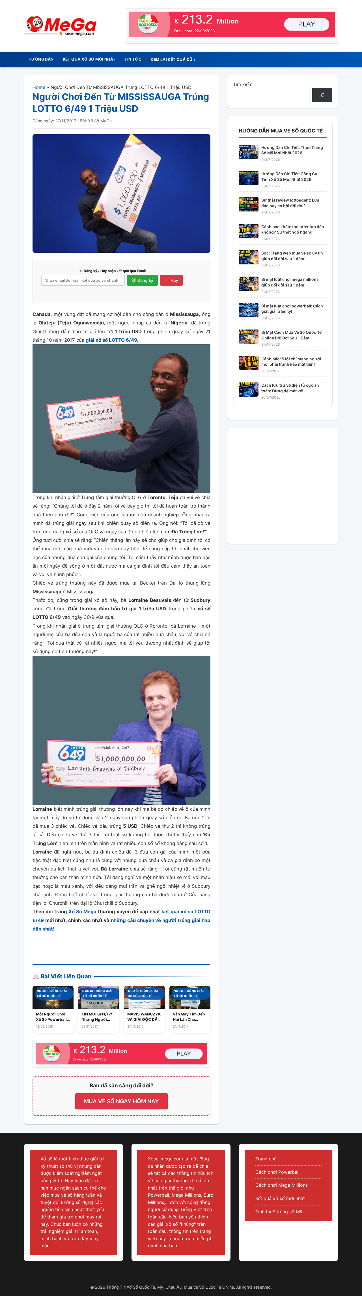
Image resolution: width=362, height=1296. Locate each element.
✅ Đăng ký (142, 280)
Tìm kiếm (243, 84)
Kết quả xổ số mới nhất (280, 1198)
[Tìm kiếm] (322, 95)
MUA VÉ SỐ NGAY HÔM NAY (121, 1101)
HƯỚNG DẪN (41, 59)
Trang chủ (266, 1159)
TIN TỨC (132, 59)
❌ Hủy (171, 280)
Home (39, 87)
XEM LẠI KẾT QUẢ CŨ (171, 59)
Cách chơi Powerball (277, 1172)
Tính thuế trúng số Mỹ (278, 1211)
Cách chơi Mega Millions (281, 1185)
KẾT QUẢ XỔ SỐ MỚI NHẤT (89, 59)
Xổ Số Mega (82, 911)
